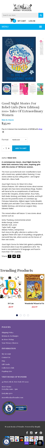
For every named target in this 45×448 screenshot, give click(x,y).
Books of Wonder (17, 427)
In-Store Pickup (8, 340)
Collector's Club (8, 368)
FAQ (3, 361)
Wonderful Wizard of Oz (34, 303)
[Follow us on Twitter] (14, 256)
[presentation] (4, 60)
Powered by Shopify (32, 427)
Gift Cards (6, 364)
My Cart (22, 21)
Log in (32, 21)
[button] (17, 315)
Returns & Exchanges (10, 336)
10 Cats (11, 303)
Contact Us (6, 357)
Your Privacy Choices (10, 343)
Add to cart (21, 148)
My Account (6, 354)
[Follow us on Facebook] (9, 256)
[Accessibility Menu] (6, 441)
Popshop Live (7, 371)
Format (5, 139)
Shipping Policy (7, 333)
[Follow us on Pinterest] (18, 256)
